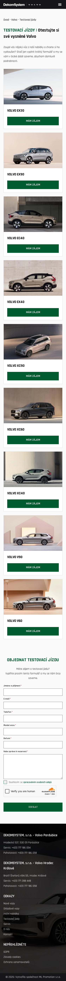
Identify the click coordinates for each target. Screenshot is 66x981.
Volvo (14, 20)
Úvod (6, 20)
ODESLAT (33, 807)
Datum (7, 738)
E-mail (7, 699)
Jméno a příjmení (12, 685)
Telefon (8, 712)
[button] (59, 4)
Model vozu (10, 725)
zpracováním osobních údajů (37, 782)
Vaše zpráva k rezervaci (16, 751)
